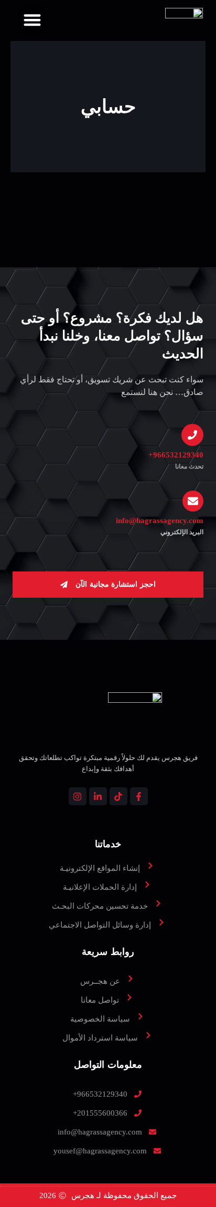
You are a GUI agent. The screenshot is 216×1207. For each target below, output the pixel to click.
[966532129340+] (192, 435)
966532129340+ (175, 455)
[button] (32, 20)
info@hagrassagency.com (159, 520)
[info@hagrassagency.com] (192, 501)
